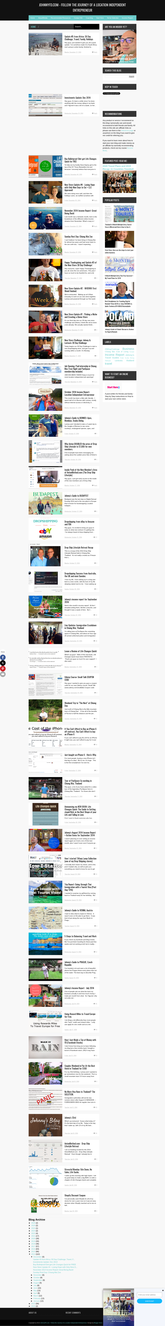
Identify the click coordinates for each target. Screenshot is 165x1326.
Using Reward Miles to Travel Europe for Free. (80, 1015)
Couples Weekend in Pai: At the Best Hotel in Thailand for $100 (80, 1067)
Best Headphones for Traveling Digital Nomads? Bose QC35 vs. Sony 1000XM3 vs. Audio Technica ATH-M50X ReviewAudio (118, 303)
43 (96, 1107)
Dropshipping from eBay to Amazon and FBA (79, 523)
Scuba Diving (129, 358)
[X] (3, 663)
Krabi (122, 358)
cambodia (119, 361)
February (37, 1298)
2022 (33, 1233)
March (36, 1296)
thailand (130, 360)
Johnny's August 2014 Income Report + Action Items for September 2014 (80, 834)
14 (96, 744)
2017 (33, 1246)
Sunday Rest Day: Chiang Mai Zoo (78, 236)
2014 (33, 1254)
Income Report (127, 18)
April (35, 1293)
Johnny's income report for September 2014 (81, 601)
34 (96, 641)
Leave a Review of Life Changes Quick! (81, 651)
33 (96, 874)
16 (96, 1055)
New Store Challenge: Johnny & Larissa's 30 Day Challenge (78, 341)
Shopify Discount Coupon (75, 1195)
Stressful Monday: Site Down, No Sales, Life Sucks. (78, 1171)
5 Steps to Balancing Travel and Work (80, 936)
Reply (95, 52)
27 (96, 537)
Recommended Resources (61, 18)
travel (108, 363)
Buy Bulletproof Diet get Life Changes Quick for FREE (80, 160)
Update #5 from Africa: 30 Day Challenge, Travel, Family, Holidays (79, 38)
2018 (33, 1244)
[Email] (3, 674)
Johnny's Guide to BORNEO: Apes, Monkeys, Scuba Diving (78, 419)
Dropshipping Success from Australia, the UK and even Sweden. (80, 575)
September (38, 1280)
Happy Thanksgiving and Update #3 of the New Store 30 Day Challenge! (81, 264)
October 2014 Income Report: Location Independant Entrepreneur (79, 393)
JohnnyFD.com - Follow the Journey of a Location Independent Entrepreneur (63, 1323)
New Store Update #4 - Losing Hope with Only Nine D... (55, 1267)
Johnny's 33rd (70, 1117)
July (35, 1285)
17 (96, 848)
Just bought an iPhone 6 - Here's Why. (80, 754)
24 (96, 615)
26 (96, 1133)
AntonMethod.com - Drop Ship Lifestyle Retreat (77, 1145)
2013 (33, 1304)
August (36, 1283)
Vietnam (108, 361)
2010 (33, 1306)
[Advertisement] (64, 74)
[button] (118, 1299)
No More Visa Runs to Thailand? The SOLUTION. (80, 1093)
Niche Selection (113, 18)
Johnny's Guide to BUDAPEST (76, 495)
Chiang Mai (110, 352)
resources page (127, 130)
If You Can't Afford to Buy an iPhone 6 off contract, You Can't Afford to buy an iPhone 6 (80, 731)
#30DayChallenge (112, 349)
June (35, 1288)
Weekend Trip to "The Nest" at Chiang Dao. (80, 704)
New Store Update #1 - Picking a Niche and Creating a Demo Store (81, 316)
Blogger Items (98, 1323)
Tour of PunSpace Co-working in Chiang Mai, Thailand (78, 782)
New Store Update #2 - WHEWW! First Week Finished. (81, 290)
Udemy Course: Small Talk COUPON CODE (79, 678)
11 (96, 978)
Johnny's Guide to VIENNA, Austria (79, 910)
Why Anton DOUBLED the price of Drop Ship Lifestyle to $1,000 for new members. (81, 446)
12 (96, 718)
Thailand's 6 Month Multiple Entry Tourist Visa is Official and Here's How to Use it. (118, 225)
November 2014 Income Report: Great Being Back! (81, 212)
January (36, 1301)
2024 (33, 1228)
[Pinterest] (3, 668)
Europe (132, 352)
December (37, 1257)
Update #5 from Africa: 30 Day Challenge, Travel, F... (54, 1259)
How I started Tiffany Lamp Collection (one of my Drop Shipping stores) (80, 860)
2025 (33, 1225)
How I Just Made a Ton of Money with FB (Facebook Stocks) (80, 1041)
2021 (33, 1236)
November (37, 1275)
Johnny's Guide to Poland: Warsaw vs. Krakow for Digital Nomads (119, 330)
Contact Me (78, 18)
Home (32, 18)
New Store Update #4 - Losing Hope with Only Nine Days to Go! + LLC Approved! (80, 187)
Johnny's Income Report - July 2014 (79, 988)
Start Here (100, 18)
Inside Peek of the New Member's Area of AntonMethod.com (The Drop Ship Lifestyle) (81, 472)
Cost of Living (122, 352)
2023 (33, 1231)
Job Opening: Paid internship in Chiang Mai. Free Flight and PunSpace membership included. (81, 368)
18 (96, 900)
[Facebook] (3, 657)
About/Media (42, 18)
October (36, 1278)
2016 (33, 1249)
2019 (33, 1241)
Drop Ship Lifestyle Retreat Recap (79, 547)
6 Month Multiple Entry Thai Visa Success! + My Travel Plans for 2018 (119, 276)
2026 (33, 1223)
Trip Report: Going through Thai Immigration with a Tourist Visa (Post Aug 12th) (80, 887)
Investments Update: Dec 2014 (78, 97)
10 (96, 1029)
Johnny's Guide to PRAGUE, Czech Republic (78, 963)
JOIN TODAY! (149, 1301)
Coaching (89, 18)
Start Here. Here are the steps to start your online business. (119, 251)
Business (128, 348)
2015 (33, 1252)
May (35, 1291)
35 (96, 1003)
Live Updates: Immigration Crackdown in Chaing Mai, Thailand (80, 627)
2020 (33, 1239)
